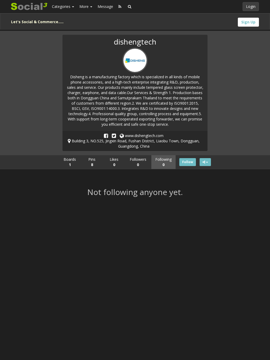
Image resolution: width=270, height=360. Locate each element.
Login (250, 6)
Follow (187, 162)
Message (105, 6)
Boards (70, 162)
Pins (91, 162)
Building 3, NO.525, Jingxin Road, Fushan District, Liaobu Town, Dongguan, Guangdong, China (135, 143)
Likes (114, 162)
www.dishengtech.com (143, 135)
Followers (138, 162)
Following (163, 162)
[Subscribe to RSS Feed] (120, 6)
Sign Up (248, 22)
